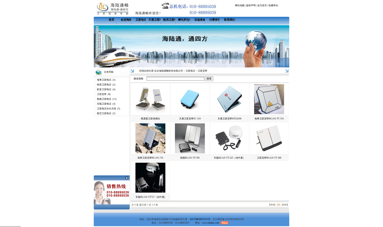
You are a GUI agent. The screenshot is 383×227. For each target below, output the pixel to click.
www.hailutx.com (210, 222)
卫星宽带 (102, 94)
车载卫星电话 (104, 103)
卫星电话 (141, 19)
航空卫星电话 (104, 113)
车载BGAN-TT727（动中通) (150, 197)
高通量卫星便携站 (150, 118)
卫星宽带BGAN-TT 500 (269, 157)
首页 (111, 19)
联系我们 (229, 19)
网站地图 (240, 5)
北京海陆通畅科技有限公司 (168, 70)
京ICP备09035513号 (200, 219)
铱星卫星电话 (104, 84)
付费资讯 (214, 19)
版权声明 (251, 5)
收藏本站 (273, 5)
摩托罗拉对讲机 (187, 19)
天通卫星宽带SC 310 (190, 118)
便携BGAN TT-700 (189, 157)
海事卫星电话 (104, 79)
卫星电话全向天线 (106, 108)
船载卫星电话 (104, 99)
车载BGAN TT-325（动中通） (229, 157)
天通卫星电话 (156, 19)
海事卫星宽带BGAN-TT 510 (269, 118)
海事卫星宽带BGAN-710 (150, 157)
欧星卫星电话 (104, 89)
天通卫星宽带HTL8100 (229, 118)
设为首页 (262, 5)
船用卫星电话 (171, 19)
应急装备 (200, 19)
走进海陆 (126, 19)
